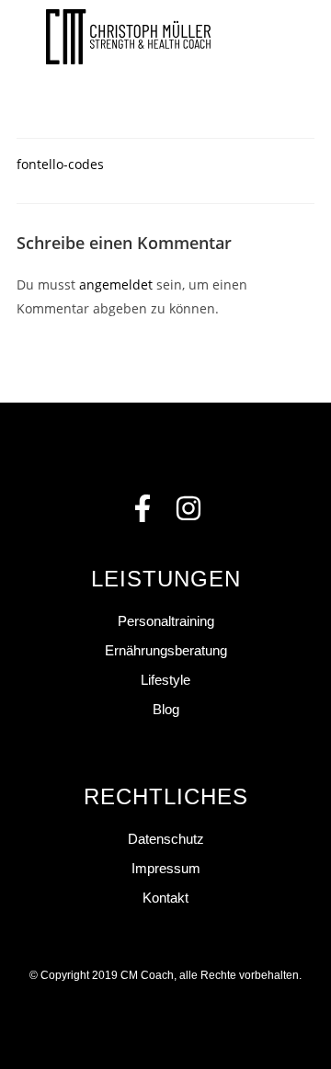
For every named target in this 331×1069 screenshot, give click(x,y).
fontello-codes (60, 164)
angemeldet (116, 284)
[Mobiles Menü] (278, 37)
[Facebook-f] (142, 508)
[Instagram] (188, 508)
